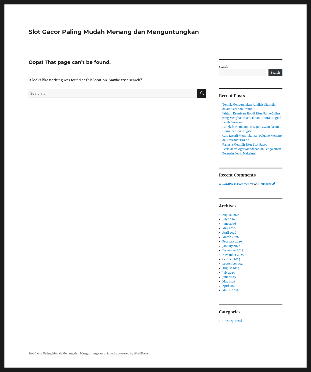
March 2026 (230, 237)
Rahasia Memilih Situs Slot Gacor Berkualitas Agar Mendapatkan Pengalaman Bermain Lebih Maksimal (251, 149)
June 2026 (229, 224)
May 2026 (229, 228)
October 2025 (231, 259)
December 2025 (233, 250)
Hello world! (266, 184)
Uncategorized (232, 321)
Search (223, 67)
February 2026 (232, 241)
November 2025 (233, 255)
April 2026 (229, 232)
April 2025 (229, 286)
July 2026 (228, 219)
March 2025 (230, 290)
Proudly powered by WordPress (128, 353)
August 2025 (230, 268)
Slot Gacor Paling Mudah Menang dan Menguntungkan (114, 31)
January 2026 (231, 246)
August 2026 (230, 215)
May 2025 (228, 281)
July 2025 (228, 272)
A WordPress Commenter (236, 184)
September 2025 (233, 264)
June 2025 (229, 277)
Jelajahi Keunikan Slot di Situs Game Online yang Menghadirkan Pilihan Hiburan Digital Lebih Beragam (251, 118)
